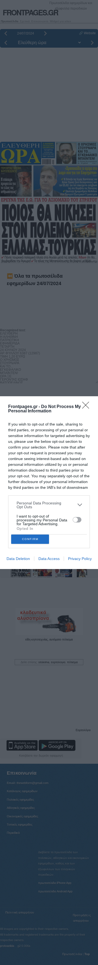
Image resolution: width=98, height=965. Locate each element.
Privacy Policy (80, 558)
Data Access (49, 558)
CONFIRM (30, 539)
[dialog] (49, 482)
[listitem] (49, 505)
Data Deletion (18, 558)
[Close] (87, 407)
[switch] (77, 519)
